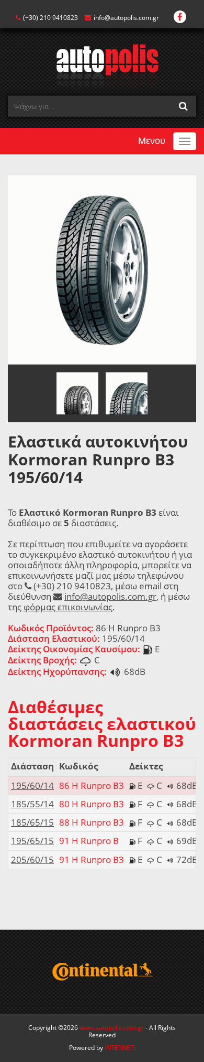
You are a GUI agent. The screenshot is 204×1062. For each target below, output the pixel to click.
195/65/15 (32, 841)
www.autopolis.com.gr (112, 1027)
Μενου (151, 141)
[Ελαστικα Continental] (102, 971)
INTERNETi (120, 1047)
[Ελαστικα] (102, 66)
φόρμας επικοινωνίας (68, 607)
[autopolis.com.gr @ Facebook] (180, 17)
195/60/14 (32, 785)
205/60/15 (32, 859)
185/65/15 (32, 822)
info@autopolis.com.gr (126, 17)
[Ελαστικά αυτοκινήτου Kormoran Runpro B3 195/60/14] (102, 269)
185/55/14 (32, 804)
